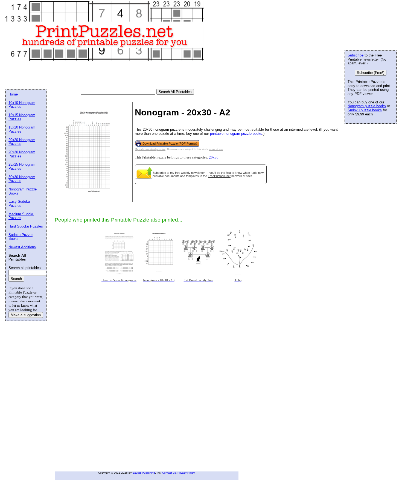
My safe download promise (150, 149)
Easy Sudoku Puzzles (19, 203)
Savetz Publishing (143, 472)
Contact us (169, 472)
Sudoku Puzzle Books (20, 237)
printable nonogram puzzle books (236, 134)
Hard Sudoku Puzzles (25, 226)
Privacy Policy (185, 472)
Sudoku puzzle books (365, 110)
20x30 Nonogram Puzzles (21, 154)
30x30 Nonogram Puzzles (21, 179)
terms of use (216, 149)
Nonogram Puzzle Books (22, 191)
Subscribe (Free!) (370, 73)
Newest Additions (22, 247)
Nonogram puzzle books (367, 106)
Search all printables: (25, 268)
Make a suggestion (26, 315)
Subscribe (159, 172)
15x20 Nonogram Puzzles (21, 129)
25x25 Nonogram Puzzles (21, 166)
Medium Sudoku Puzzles (21, 216)
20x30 (214, 157)
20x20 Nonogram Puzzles (21, 142)
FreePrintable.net (219, 176)
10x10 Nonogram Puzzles (21, 105)
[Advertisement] (105, 75)
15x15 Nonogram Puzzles (21, 117)
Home (13, 94)
